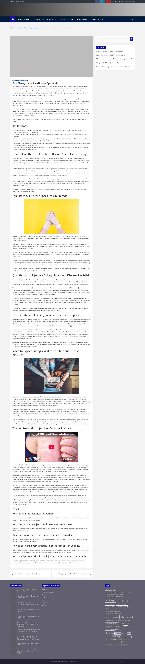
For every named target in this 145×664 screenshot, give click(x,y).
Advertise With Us (130, 1)
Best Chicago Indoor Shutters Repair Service (27, 574)
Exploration (109, 626)
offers (123, 633)
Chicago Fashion (38, 19)
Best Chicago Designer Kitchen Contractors (115, 594)
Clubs (107, 620)
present (108, 636)
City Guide (129, 617)
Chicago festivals (110, 606)
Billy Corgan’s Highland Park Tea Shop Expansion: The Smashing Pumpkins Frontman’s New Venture (28, 638)
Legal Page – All (46, 603)
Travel (118, 642)
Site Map (44, 605)
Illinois (109, 633)
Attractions (108, 589)
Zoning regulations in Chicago (122, 644)
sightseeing (116, 637)
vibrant (124, 642)
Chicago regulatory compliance (113, 613)
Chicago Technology (97, 19)
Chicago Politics (67, 19)
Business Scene (119, 596)
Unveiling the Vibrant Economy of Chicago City (110, 51)
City (122, 617)
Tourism (127, 639)
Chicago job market (122, 606)
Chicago (110, 600)
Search (131, 39)
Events (129, 623)
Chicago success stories (112, 617)
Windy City (109, 644)
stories (129, 636)
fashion (125, 626)
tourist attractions (110, 642)
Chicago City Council (110, 604)
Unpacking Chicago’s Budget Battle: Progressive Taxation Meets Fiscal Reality (28, 651)
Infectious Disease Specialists (20, 80)
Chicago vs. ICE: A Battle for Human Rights (108, 63)
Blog (43, 595)
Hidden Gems (110, 629)
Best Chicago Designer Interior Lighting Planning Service (119, 592)
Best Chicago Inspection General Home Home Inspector (72, 574)
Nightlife (117, 633)
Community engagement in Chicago (120, 620)
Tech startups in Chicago (117, 639)
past (129, 633)
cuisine (122, 623)
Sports (124, 636)
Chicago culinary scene (123, 604)
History (117, 629)
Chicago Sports (81, 19)
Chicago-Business (23, 19)
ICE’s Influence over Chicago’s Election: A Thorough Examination (114, 59)
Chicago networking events (112, 608)
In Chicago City (21, 9)
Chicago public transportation (113, 611)
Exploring (118, 626)
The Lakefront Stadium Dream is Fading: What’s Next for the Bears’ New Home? (27, 624)
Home (43, 600)
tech (107, 639)
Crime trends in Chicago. (112, 623)
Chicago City (123, 600)
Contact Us (121, 1)
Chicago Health (52, 19)
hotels (124, 629)
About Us (114, 1)
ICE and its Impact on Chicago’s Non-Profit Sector (110, 55)
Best (114, 589)
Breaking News (109, 596)
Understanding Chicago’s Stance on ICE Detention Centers (113, 67)
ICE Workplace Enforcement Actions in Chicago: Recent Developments (28, 630)
